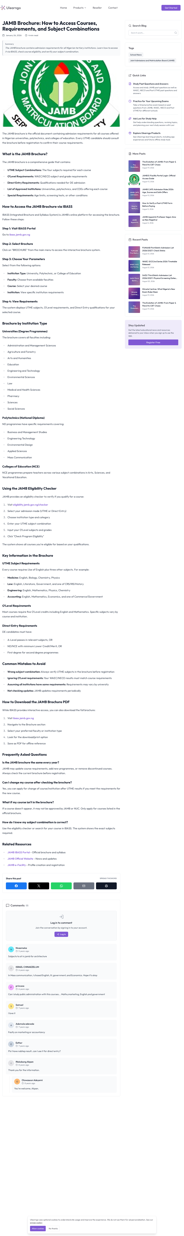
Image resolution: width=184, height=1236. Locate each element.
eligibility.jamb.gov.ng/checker (30, 504)
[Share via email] (83, 885)
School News (136, 54)
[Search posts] (175, 32)
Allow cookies (38, 1228)
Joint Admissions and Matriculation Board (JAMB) (152, 60)
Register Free (153, 342)
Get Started (171, 7)
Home (63, 7)
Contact (113, 7)
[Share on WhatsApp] (61, 885)
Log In (63, 934)
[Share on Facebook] (16, 885)
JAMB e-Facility (16, 865)
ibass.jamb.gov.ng (19, 234)
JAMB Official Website (20, 858)
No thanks (53, 1228)
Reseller (97, 7)
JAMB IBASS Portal (18, 852)
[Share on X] (38, 885)
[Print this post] (106, 885)
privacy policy (36, 1222)
